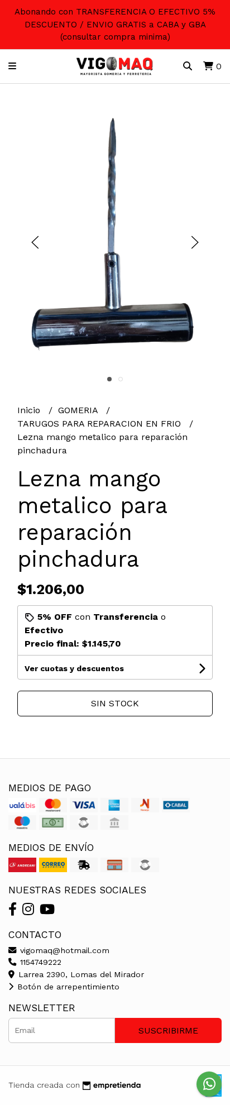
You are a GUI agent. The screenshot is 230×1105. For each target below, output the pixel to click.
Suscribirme (168, 1030)
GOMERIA (79, 410)
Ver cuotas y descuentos (74, 668)
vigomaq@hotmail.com (63, 950)
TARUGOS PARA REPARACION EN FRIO (100, 423)
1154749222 (39, 962)
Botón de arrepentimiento (67, 986)
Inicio (30, 410)
